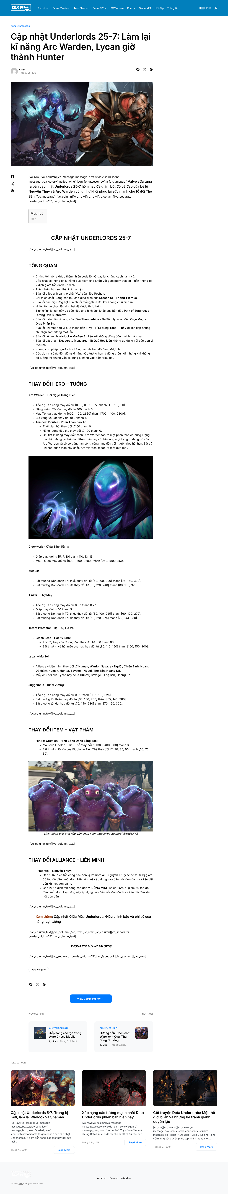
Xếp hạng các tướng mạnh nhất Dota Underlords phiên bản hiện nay (113, 1115)
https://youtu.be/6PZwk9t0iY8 (117, 833)
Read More (64, 1149)
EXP (21, 1183)
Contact (114, 1178)
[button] (204, 8)
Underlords (63, 186)
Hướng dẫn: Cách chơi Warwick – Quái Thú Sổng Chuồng (115, 1036)
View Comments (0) (89, 998)
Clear (22, 69)
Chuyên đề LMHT (108, 1028)
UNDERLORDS (101, 946)
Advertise (126, 1178)
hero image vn (39, 969)
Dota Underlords (20, 26)
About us (101, 1178)
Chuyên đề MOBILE (59, 1028)
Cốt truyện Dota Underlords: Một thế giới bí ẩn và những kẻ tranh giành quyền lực (184, 1117)
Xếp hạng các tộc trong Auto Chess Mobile (65, 1034)
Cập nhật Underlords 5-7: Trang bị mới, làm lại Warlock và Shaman (39, 1115)
